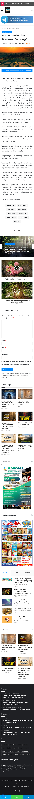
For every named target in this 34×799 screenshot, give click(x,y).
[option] (17, 246)
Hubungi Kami (25, 786)
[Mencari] (32, 10)
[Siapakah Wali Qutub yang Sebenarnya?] (7, 602)
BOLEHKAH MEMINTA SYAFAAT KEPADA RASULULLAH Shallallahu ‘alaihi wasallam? (8, 448)
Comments (27, 573)
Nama (4, 340)
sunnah (10, 754)
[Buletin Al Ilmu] (7, 10)
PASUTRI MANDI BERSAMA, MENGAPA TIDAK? (24, 403)
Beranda (5, 28)
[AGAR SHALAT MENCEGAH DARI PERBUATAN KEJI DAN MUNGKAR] (9, 394)
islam (26, 748)
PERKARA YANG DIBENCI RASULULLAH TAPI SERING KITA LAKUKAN (8, 425)
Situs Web (5, 354)
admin (17, 231)
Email (4, 347)
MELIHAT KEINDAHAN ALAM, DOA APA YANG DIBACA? (25, 447)
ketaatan (23, 213)
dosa (25, 745)
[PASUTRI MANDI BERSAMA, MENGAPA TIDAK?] (25, 394)
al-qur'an (12, 745)
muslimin (11, 751)
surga (16, 754)
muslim (4, 751)
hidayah (11, 209)
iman (20, 748)
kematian (11, 213)
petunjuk (24, 217)
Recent (16, 573)
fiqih (3, 748)
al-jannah (5, 745)
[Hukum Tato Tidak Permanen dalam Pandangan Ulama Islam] (7, 591)
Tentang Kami (15, 786)
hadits (9, 748)
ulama (28, 754)
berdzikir (11, 205)
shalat (4, 754)
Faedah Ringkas (14, 28)
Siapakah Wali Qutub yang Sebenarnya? (21, 601)
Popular (5, 573)
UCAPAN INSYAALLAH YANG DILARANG (25, 424)
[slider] (29, 70)
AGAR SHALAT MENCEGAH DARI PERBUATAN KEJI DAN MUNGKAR (8, 403)
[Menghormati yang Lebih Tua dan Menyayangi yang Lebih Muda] (7, 579)
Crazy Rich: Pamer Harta (22, 608)
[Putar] (4, 70)
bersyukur (23, 205)
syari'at (22, 754)
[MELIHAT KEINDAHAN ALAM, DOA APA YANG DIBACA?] (25, 438)
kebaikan (22, 209)
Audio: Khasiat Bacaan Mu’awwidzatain (22, 618)
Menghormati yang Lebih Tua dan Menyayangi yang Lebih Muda (23, 581)
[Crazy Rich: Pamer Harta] (7, 611)
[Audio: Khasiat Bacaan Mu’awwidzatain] (7, 619)
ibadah (15, 748)
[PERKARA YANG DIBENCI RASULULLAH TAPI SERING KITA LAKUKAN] (9, 416)
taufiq (17, 221)
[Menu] (2, 10)
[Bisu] (25, 70)
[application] (17, 70)
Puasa (17, 751)
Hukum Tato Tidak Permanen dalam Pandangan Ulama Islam (22, 591)
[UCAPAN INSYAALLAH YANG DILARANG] (25, 416)
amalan (20, 745)
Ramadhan (25, 751)
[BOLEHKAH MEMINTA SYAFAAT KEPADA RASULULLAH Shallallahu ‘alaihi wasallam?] (9, 438)
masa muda (11, 217)
